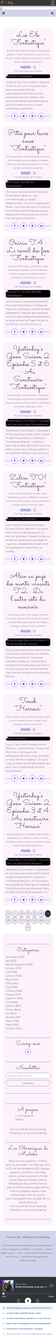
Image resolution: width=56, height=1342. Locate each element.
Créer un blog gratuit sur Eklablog (16, 1249)
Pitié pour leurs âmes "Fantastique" (28, 141)
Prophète (11, 841)
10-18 (8, 156)
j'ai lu (34, 54)
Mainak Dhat (15, 622)
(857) (13, 1006)
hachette (24, 270)
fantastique (44, 50)
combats (43, 614)
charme (23, 50)
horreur (45, 618)
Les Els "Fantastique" (28, 39)
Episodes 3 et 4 (15, 838)
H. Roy (19, 54)
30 (41, 920)
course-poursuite (34, 716)
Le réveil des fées (38, 270)
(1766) (11, 972)
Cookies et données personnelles (35, 1257)
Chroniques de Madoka (23, 1245)
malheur (27, 501)
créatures (33, 50)
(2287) (19, 964)
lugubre (33, 160)
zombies (41, 626)
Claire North (12, 716)
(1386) (12, 987)
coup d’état (42, 395)
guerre (23, 497)
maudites (43, 160)
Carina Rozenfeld (23, 493)
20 (21, 913)
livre (20, 501)
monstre (43, 838)
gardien (11, 54)
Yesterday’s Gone (33, 406)
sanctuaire (39, 841)
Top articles (37, 1249)
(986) (12, 1002)
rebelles (42, 273)
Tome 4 (34, 277)
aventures (13, 266)
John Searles (14, 160)
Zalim (41, 504)
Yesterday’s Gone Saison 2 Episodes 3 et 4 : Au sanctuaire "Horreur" (28, 811)
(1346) (14, 990)
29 (34, 920)
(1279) (13, 994)
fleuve (9, 402)
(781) (13, 1017)
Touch (39, 724)
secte (21, 845)
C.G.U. (20, 1253)
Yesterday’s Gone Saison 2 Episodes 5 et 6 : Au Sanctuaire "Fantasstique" (28, 368)
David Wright (13, 399)
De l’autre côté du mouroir (20, 618)
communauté (29, 395)
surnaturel (27, 168)
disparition (17, 156)
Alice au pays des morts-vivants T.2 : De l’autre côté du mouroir (28, 591)
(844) (13, 1009)
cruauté (36, 493)
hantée (45, 156)
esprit (26, 156)
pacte (35, 501)
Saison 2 (34, 402)
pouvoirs (37, 58)
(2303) (11, 960)
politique (15, 626)
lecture (41, 54)
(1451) (12, 979)
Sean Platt (19, 406)
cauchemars (12, 50)
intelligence (33, 497)
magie (17, 58)
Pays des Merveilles (37, 622)
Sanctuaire (44, 402)
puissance (44, 501)
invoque (44, 497)
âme (11, 493)
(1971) (13, 968)
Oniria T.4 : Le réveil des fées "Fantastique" (28, 251)
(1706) (14, 975)
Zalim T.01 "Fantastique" (28, 482)
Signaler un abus (8, 1253)
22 (34, 913)
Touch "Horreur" (28, 705)
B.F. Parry (23, 266)
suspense (37, 168)
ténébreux (37, 62)
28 (28, 920)
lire (11, 58)
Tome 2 (32, 626)
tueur (42, 277)
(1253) (14, 998)
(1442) (12, 983)
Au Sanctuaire (14, 395)
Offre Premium (12, 1257)
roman (46, 58)
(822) (11, 1013)
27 (21, 920)
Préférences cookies (27, 1260)
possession (35, 164)
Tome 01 (33, 504)
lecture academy (18, 273)
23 (41, 913)
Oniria (34, 273)
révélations (16, 277)
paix (24, 622)
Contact (48, 1249)
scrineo (24, 504)
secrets (17, 168)
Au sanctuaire (28, 834)
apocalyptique (13, 834)
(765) (12, 1024)
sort (33, 724)
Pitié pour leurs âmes (17, 164)
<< (8, 913)
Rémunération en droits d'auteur (39, 1253)
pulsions (17, 402)
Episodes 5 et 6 (28, 399)
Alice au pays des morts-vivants (22, 614)
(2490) (15, 957)
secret (17, 62)
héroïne (27, 54)
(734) (13, 1028)
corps (22, 716)
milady (37, 720)
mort (44, 720)
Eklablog (44, 1237)
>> (28, 927)
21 (28, 913)
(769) (12, 1021)
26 (14, 920)
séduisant (26, 62)
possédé (18, 724)
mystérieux (26, 58)
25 (8, 920)
